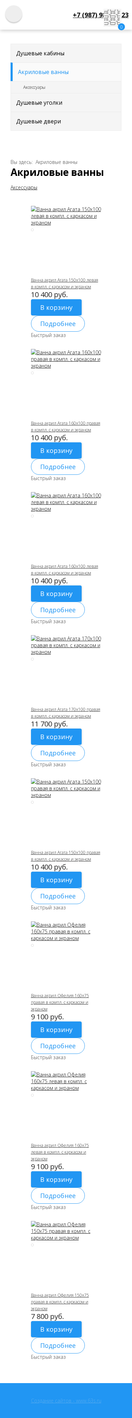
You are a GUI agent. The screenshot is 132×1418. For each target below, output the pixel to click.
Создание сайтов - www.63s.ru (66, 1400)
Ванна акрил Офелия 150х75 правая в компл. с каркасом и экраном (60, 1302)
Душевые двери (38, 121)
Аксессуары (34, 87)
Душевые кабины (40, 53)
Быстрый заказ (48, 335)
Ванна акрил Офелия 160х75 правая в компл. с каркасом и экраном (60, 1002)
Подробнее (58, 323)
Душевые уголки (39, 102)
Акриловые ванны (43, 72)
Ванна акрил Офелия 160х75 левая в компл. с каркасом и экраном (60, 1152)
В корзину (56, 307)
